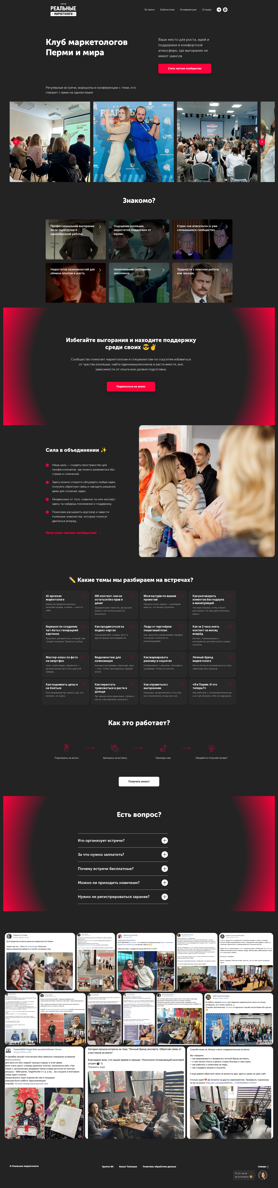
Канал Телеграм (128, 1166)
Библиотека (167, 10)
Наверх (262, 1166)
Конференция (188, 10)
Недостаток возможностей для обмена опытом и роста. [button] (73, 271)
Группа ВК (107, 1166)
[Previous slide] (16, 142)
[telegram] (219, 9)
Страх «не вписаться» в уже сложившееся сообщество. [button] (197, 228)
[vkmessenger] (225, 9)
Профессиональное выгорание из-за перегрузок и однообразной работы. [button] (72, 230)
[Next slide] (262, 142)
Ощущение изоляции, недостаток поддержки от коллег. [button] (132, 230)
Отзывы (206, 10)
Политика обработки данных (159, 1166)
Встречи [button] (150, 10)
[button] (184, 68)
